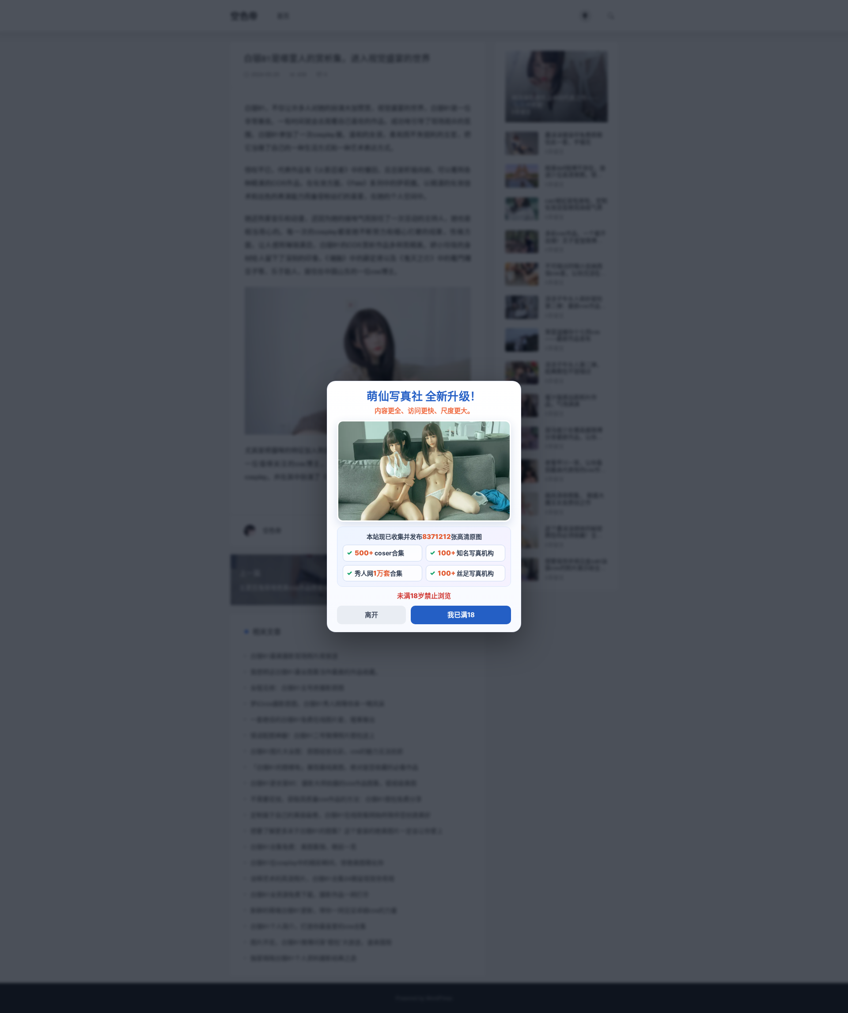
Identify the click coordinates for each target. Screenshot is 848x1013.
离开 (371, 615)
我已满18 (461, 615)
